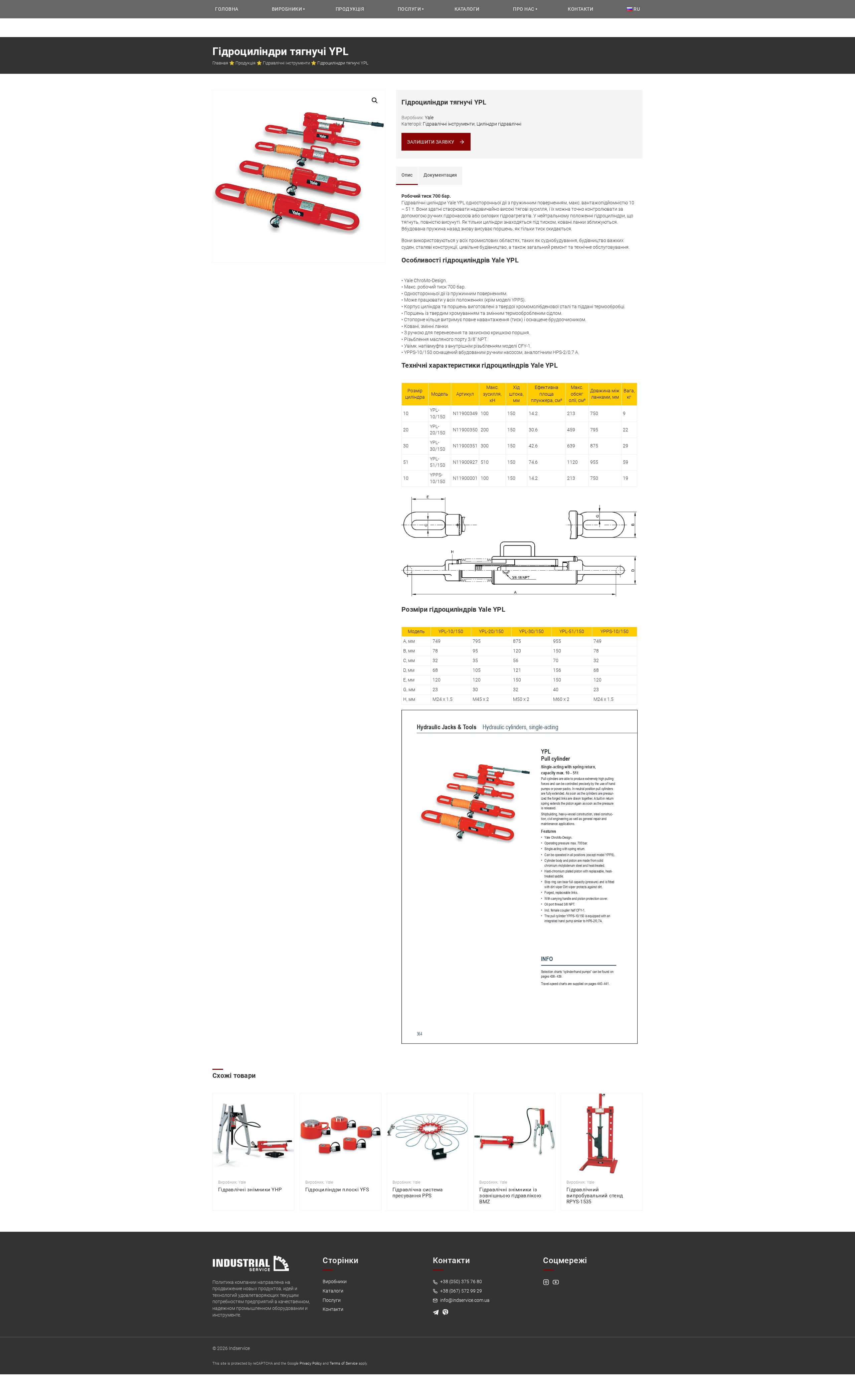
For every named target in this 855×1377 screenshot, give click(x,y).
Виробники (287, 9)
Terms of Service (344, 1363)
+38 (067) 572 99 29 (460, 1291)
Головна (226, 9)
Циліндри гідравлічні (499, 124)
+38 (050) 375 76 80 (460, 1281)
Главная (220, 62)
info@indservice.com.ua (464, 1300)
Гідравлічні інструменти (286, 62)
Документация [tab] (440, 175)
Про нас (523, 9)
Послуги (409, 9)
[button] (375, 100)
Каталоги (467, 9)
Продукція (350, 9)
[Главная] (250, 1262)
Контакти (580, 9)
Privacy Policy (311, 1363)
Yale (429, 117)
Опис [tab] (406, 175)
